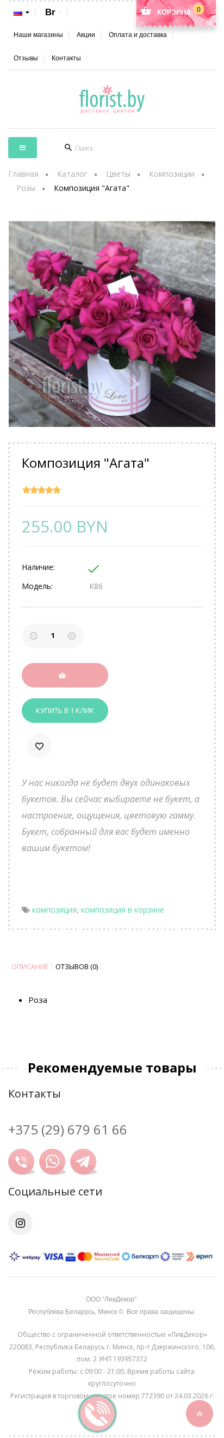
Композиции (172, 174)
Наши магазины (38, 35)
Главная (23, 174)
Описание (30, 967)
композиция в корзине (122, 909)
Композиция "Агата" (91, 188)
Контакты (66, 58)
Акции (86, 35)
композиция (54, 909)
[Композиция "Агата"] (112, 324)
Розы (25, 188)
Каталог (72, 174)
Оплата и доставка (138, 35)
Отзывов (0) (76, 967)
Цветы (118, 174)
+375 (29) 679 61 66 (67, 1129)
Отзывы (26, 58)
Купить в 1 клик (65, 710)
